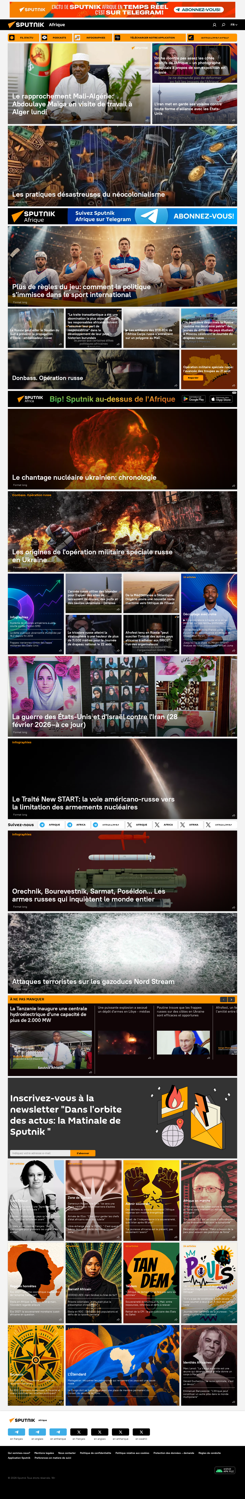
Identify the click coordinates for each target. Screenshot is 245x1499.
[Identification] (214, 24)
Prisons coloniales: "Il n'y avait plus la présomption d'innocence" (89, 1303)
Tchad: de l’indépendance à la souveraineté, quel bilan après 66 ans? (151, 1221)
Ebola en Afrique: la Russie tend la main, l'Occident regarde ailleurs (33, 1303)
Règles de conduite (210, 1453)
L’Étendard (122, 1365)
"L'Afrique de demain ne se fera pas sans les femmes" (151, 1293)
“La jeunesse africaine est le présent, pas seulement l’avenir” (149, 1231)
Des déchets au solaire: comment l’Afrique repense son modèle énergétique (150, 1211)
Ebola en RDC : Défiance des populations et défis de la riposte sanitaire (93, 1313)
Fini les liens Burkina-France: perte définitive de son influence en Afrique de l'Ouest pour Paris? (206, 632)
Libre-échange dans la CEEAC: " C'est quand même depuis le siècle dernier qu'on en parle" (93, 1229)
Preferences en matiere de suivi (53, 1457)
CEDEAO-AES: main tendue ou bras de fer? (92, 1295)
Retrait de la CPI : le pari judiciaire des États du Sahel (151, 1313)
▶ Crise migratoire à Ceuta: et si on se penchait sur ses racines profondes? (205, 621)
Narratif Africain (94, 1283)
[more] (147, 120)
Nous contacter (67, 1453)
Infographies (19, 617)
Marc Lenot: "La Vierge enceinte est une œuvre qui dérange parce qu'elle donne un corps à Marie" (207, 1371)
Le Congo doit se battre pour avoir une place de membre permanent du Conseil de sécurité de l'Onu (108, 1392)
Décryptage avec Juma (199, 614)
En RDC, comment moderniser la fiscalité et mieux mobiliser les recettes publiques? (35, 1392)
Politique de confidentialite (95, 1453)
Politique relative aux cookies (132, 1453)
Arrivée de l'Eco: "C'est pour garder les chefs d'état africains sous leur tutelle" (93, 1218)
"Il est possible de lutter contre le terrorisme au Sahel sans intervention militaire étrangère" (209, 1209)
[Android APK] (225, 1471)
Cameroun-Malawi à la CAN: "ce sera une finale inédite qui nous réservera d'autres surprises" (91, 1206)
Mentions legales (44, 1453)
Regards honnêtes (23, 1286)
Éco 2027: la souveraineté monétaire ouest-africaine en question (35, 1313)
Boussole (36, 1365)
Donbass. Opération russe (93, 369)
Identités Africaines (197, 1362)
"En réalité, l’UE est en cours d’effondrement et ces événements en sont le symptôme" (209, 1221)
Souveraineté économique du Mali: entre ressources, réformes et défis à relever (149, 1303)
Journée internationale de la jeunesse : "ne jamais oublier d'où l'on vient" (208, 1313)
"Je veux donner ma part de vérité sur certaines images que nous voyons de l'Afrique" (205, 1289)
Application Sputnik (19, 1457)
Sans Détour (19, 1201)
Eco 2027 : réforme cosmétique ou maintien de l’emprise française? (35, 1293)
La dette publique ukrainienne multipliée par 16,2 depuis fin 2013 (35, 634)
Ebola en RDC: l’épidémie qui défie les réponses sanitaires (32, 1382)
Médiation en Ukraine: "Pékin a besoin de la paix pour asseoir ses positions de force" (208, 1231)
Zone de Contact (80, 1198)
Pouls (187, 1280)
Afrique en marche (196, 1201)
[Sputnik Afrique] (27, 29)
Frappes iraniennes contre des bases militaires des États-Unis (31, 644)
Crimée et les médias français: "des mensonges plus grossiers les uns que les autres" (34, 1229)
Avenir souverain (138, 1204)
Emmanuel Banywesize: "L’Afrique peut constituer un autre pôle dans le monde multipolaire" (205, 1393)
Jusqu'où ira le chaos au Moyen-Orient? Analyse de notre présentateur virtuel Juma (208, 644)
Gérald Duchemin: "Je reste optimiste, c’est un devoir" (208, 1383)
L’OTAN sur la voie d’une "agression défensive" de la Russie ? (30, 1208)
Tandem (131, 1286)
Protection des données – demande (174, 1453)
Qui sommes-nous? (19, 1453)
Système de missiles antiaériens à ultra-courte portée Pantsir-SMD (33, 624)
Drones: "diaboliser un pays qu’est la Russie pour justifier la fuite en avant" (35, 1218)
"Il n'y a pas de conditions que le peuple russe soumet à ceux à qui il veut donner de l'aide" (208, 1301)
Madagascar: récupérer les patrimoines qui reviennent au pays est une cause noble (112, 1382)
